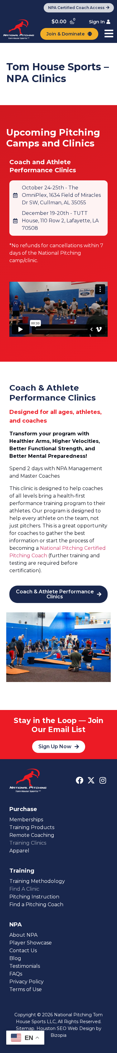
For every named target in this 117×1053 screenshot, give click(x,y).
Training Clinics (27, 843)
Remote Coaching (31, 835)
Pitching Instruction (34, 897)
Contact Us (23, 950)
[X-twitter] (91, 780)
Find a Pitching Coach (36, 904)
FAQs (15, 974)
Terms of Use (25, 989)
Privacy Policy (26, 982)
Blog (15, 958)
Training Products (31, 827)
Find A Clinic (24, 889)
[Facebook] (80, 780)
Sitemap (25, 1028)
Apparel (19, 851)
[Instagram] (103, 780)
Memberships (26, 820)
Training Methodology (37, 881)
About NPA (23, 935)
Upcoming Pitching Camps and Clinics (53, 138)
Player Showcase (30, 943)
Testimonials (24, 966)
